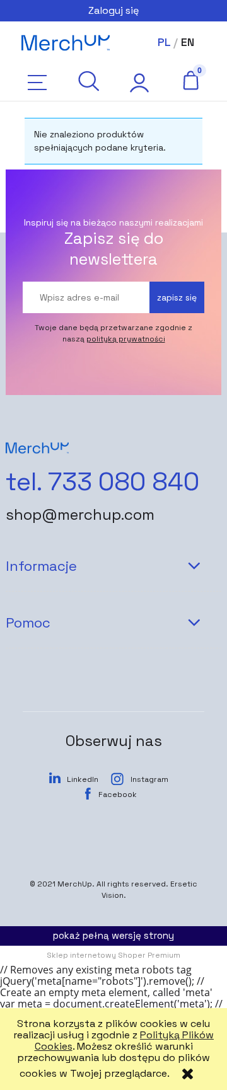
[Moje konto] (139, 82)
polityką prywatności (125, 339)
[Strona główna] (65, 42)
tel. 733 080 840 (102, 482)
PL (164, 42)
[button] (36, 82)
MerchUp (74, 884)
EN (187, 42)
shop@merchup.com (80, 514)
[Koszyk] (190, 80)
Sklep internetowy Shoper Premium (113, 955)
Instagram (149, 779)
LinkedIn (82, 779)
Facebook (117, 794)
